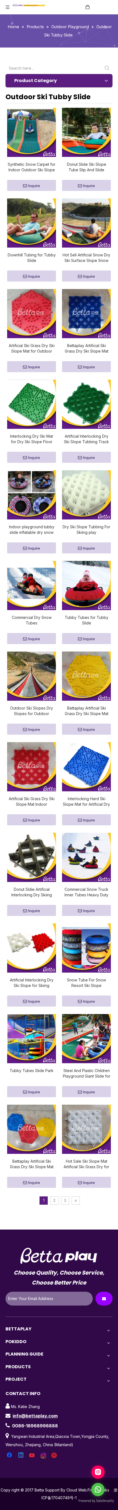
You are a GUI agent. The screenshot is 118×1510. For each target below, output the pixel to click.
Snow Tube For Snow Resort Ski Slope (86, 983)
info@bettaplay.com (35, 1416)
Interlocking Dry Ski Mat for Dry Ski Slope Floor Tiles (31, 439)
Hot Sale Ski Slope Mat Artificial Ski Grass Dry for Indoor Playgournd (86, 1164)
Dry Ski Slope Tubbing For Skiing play (86, 529)
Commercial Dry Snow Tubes (32, 620)
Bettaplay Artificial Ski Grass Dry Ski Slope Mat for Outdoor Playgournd (86, 711)
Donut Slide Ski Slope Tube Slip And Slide (86, 167)
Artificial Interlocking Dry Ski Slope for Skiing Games (32, 983)
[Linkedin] (21, 1455)
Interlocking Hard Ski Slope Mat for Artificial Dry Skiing (86, 801)
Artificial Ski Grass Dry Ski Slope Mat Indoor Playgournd (32, 801)
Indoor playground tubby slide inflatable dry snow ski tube (31, 529)
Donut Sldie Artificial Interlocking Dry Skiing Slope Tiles (31, 892)
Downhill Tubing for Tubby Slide (32, 258)
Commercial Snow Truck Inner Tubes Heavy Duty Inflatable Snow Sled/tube (86, 892)
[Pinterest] (54, 1455)
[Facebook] (9, 1455)
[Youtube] (32, 1455)
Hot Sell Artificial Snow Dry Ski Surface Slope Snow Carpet (86, 258)
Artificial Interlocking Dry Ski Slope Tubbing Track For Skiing (86, 439)
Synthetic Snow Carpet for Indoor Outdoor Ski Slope (31, 167)
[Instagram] (43, 1455)
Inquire (34, 185)
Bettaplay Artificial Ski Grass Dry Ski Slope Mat (86, 348)
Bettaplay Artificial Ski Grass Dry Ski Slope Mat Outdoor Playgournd (32, 1164)
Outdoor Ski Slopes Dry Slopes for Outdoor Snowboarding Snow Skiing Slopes (31, 711)
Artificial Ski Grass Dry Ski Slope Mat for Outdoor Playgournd (32, 348)
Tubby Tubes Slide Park (32, 1070)
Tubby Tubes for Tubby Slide (86, 620)
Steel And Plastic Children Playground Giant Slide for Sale (86, 1073)
